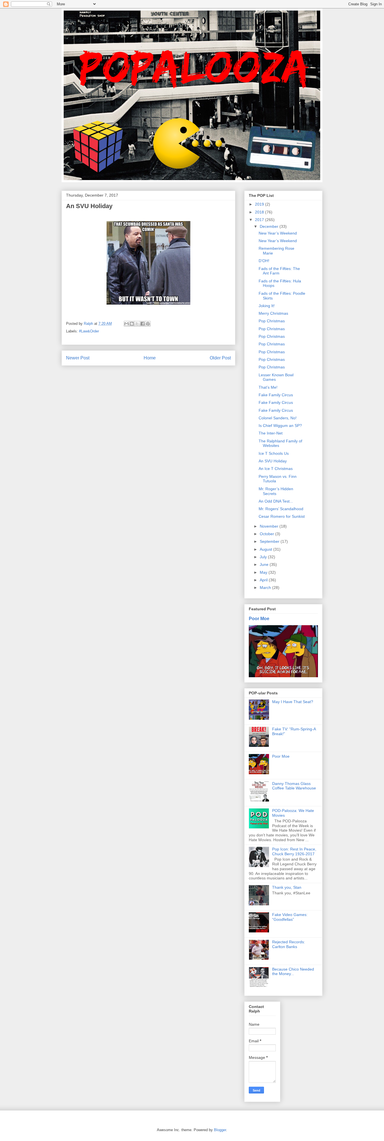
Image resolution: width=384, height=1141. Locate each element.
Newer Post (77, 357)
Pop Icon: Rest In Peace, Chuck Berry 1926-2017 (294, 851)
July (264, 557)
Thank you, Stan (286, 887)
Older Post (220, 357)
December (269, 226)
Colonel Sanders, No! (278, 418)
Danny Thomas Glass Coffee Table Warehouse (294, 786)
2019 (260, 204)
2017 (260, 219)
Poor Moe (259, 618)
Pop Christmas (272, 321)
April (264, 580)
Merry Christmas (273, 313)
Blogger (220, 1130)
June (265, 564)
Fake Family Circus (276, 395)
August (266, 549)
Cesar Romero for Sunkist (282, 516)
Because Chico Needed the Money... (293, 971)
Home (150, 357)
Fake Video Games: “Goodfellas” (290, 917)
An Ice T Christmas (276, 468)
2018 (260, 212)
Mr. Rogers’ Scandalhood (281, 509)
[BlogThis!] (132, 324)
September (270, 541)
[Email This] (126, 324)
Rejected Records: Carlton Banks (288, 944)
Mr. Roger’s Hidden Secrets (276, 491)
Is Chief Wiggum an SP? (280, 425)
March (266, 587)
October (267, 534)
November (269, 526)
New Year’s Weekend (278, 233)
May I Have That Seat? (292, 701)
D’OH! (264, 260)
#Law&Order (89, 331)
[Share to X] (137, 324)
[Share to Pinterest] (148, 324)
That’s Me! (268, 387)
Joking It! (267, 305)
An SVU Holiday (273, 461)
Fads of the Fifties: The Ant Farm (279, 271)
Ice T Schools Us (274, 453)
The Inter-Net (271, 433)
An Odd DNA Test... (276, 501)
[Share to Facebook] (142, 324)
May (264, 572)
